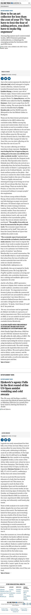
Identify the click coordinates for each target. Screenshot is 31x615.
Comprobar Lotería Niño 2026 (11, 0)
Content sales (5, 610)
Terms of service (15, 610)
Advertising (24, 610)
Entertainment (4, 6)
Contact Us (15, 611)
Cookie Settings (14, 609)
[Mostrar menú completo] (26, 3)
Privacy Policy (23, 609)
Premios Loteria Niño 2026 (24, 0)
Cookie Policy (4, 609)
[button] (15, 584)
